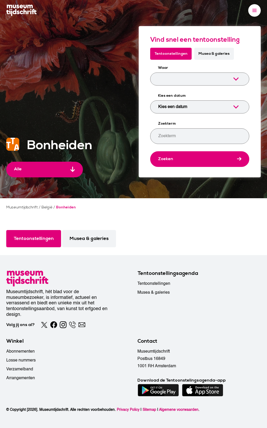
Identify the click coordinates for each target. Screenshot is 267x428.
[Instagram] (63, 324)
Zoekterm (167, 123)
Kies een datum (172, 95)
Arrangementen (20, 378)
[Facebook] (53, 324)
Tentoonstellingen (170, 53)
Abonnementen (20, 351)
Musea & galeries (214, 53)
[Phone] (72, 324)
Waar (163, 67)
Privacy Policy (128, 410)
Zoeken (165, 158)
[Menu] (254, 10)
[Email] (81, 324)
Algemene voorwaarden (178, 410)
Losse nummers (21, 360)
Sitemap (149, 410)
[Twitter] (44, 324)
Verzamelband (19, 369)
